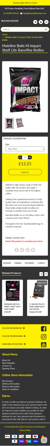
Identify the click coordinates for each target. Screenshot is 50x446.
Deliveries (29, 263)
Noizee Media (25, 430)
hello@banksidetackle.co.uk (34, 13)
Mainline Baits (19, 238)
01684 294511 (12, 13)
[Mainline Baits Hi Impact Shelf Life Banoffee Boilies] (25, 90)
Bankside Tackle (17, 427)
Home (4, 34)
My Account (7, 381)
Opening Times (8, 368)
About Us (6, 360)
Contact (41, 263)
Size (7, 144)
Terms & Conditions (10, 389)
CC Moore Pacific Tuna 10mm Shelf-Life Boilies (37, 306)
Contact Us (7, 366)
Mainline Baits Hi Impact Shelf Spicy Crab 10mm (12, 306)
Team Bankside (8, 363)
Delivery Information (11, 384)
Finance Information (11, 386)
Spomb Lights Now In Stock (25, 3)
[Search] (46, 29)
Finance (18, 263)
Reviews (7, 263)
